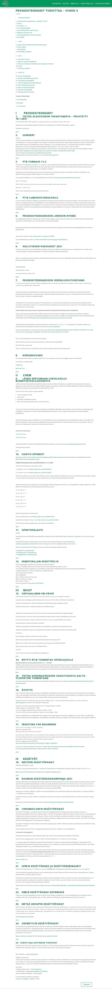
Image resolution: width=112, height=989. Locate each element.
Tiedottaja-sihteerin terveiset (26, 92)
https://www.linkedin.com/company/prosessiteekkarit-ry (51, 239)
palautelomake (30, 550)
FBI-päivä (20, 103)
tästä (78, 669)
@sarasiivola (71, 542)
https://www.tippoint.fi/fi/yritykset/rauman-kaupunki (58, 802)
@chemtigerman (53, 155)
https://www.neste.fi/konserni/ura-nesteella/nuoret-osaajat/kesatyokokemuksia (38, 772)
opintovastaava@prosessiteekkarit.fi (26, 544)
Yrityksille (87, 4)
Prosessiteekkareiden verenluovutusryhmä (29, 35)
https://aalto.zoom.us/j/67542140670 (40, 472)
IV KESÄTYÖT (20, 72)
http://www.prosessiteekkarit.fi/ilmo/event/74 (68, 177)
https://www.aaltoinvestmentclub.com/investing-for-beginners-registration (36, 743)
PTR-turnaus (21, 106)
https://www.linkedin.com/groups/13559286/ (41, 236)
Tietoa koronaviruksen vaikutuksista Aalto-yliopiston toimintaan (36, 64)
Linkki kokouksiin (20, 267)
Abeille (75, 4)
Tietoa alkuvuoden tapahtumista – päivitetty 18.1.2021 (32, 21)
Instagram (25, 979)
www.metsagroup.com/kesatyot (25, 916)
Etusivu (56, 4)
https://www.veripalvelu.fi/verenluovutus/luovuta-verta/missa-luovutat (52, 318)
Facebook (18, 979)
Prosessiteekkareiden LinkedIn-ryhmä (27, 30)
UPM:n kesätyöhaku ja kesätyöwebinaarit (29, 83)
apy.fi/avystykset (20, 702)
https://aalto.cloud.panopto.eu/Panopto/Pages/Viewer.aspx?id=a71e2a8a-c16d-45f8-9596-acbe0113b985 (45, 151)
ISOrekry (19, 23)
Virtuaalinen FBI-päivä (24, 59)
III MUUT (19, 56)
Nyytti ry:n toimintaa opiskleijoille (27, 61)
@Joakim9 (21, 550)
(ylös (17, 656)
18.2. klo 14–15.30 (21, 437)
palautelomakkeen (62, 544)
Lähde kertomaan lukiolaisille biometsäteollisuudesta (32, 45)
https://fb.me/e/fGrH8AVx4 (36, 583)
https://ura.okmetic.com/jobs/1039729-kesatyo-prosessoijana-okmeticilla (36, 936)
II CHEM (19, 41)
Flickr (37, 979)
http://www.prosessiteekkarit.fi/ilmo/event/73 (38, 153)
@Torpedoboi (36, 205)
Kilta (66, 4)
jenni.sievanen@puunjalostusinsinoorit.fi (74, 444)
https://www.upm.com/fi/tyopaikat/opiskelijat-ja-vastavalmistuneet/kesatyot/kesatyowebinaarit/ (68, 885)
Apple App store (20, 368)
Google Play (19, 365)
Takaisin (86, 984)
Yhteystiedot (103, 4)
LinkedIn (32, 979)
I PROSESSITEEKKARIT (23, 18)
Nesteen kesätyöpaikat (24, 76)
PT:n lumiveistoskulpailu (23, 28)
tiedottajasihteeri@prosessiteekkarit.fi (37, 971)
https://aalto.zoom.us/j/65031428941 (48, 520)
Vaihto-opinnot (22, 47)
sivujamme (86, 869)
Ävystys (20, 66)
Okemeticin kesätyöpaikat (25, 90)
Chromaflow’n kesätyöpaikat (26, 80)
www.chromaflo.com (21, 859)
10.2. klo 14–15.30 (21, 434)
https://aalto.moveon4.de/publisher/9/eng (27, 459)
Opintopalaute (22, 49)
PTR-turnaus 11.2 (22, 26)
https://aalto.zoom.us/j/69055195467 (44, 516)
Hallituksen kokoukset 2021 (24, 32)
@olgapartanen (22, 554)
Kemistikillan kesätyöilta (24, 51)
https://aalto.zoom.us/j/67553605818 (40, 469)
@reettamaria (22, 552)
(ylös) (17, 131)
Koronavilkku (20, 37)
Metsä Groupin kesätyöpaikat (26, 87)
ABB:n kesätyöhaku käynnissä (26, 85)
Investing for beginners (24, 68)
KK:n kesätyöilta (22, 99)
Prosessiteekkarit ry (36, 969)
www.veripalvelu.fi (55, 326)
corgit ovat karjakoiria (32, 954)
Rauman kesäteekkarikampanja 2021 (28, 78)
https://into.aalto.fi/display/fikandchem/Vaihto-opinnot (47, 457)
